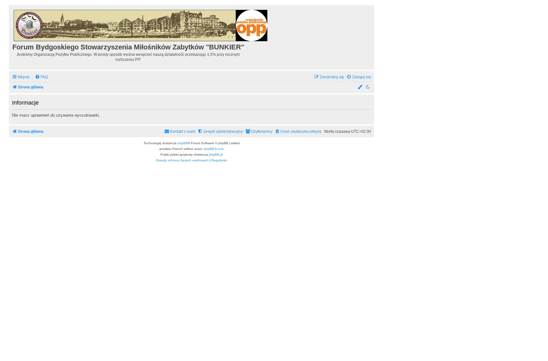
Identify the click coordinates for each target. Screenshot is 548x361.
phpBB (183, 143)
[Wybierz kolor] (360, 87)
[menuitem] (41, 77)
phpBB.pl (216, 154)
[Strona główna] (140, 24)
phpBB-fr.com (214, 149)
